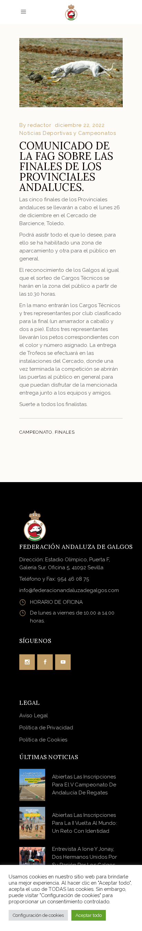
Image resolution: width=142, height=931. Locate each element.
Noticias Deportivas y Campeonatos (67, 133)
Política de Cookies (43, 740)
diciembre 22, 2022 (80, 125)
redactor (39, 125)
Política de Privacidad (46, 728)
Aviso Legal (33, 715)
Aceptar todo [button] (88, 915)
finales (65, 432)
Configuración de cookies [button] (38, 915)
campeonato (35, 432)
